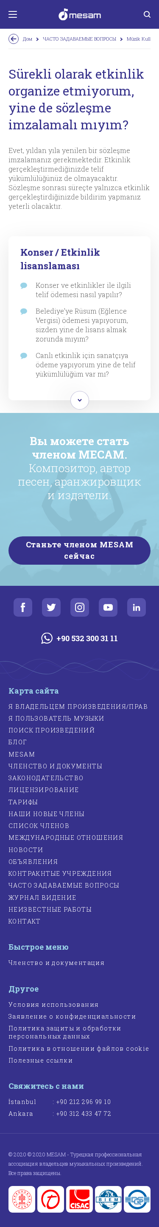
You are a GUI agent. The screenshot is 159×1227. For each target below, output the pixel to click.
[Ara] (147, 14)
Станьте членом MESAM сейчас (80, 550)
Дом (27, 39)
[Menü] (12, 14)
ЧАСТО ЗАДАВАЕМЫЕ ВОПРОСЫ (79, 39)
